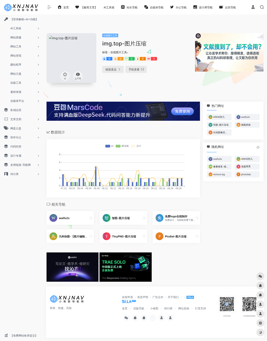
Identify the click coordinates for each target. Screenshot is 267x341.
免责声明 (142, 297)
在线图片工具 (110, 35)
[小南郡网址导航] (67, 300)
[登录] (253, 7)
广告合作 (157, 297)
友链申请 (127, 297)
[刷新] (258, 147)
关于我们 (173, 297)
